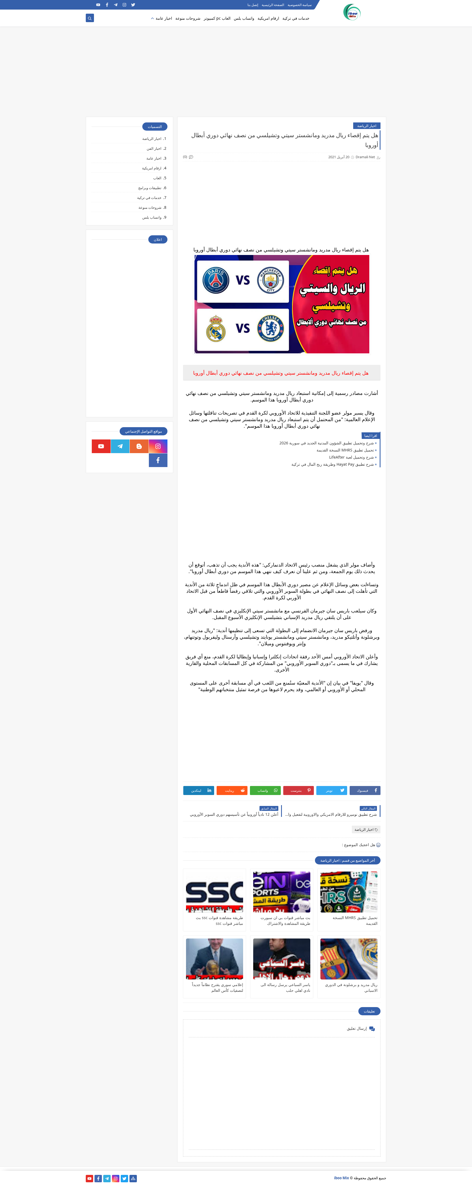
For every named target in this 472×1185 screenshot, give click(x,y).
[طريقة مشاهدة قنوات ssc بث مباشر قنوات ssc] (214, 892)
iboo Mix (341, 1177)
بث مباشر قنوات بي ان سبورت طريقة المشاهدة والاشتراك (285, 920)
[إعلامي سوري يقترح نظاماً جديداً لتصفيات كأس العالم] (214, 958)
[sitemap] (133, 1178)
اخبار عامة (164, 18)
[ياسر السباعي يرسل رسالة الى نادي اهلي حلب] (281, 958)
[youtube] (98, 4)
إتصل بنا (252, 4)
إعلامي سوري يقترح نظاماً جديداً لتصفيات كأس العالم (217, 987)
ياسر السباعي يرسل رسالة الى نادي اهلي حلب (285, 987)
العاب (157, 177)
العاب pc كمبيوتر (217, 18)
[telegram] (115, 4)
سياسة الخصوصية (300, 4)
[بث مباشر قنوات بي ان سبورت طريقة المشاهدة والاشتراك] (281, 892)
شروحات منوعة (187, 18)
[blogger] (139, 446)
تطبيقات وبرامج (149, 187)
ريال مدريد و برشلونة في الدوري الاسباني (351, 987)
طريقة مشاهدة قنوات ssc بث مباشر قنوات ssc (219, 920)
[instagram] (124, 4)
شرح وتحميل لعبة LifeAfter (351, 457)
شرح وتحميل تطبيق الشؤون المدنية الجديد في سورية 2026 (326, 442)
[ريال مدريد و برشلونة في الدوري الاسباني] (348, 958)
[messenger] (89, 4)
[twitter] (133, 4)
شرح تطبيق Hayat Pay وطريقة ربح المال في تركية (332, 464)
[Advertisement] (236, 74)
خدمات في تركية (295, 18)
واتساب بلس (244, 18)
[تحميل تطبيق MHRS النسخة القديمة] (348, 892)
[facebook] (107, 4)
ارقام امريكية (268, 18)
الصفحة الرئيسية (273, 4)
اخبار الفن (154, 148)
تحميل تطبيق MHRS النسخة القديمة (345, 450)
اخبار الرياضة (366, 125)
